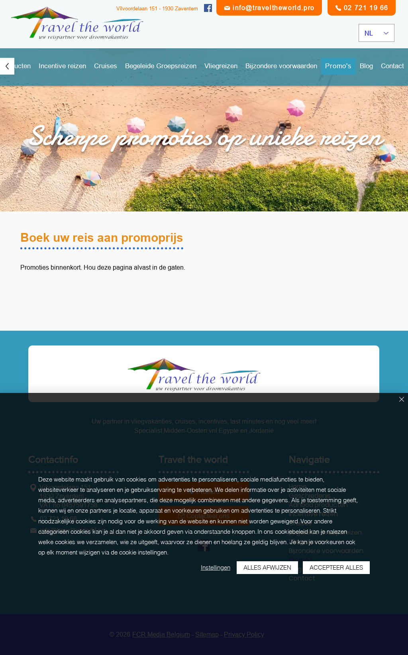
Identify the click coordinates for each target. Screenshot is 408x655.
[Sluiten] (401, 400)
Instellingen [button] (215, 567)
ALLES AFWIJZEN (267, 567)
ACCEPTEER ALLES (336, 567)
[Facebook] (208, 8)
